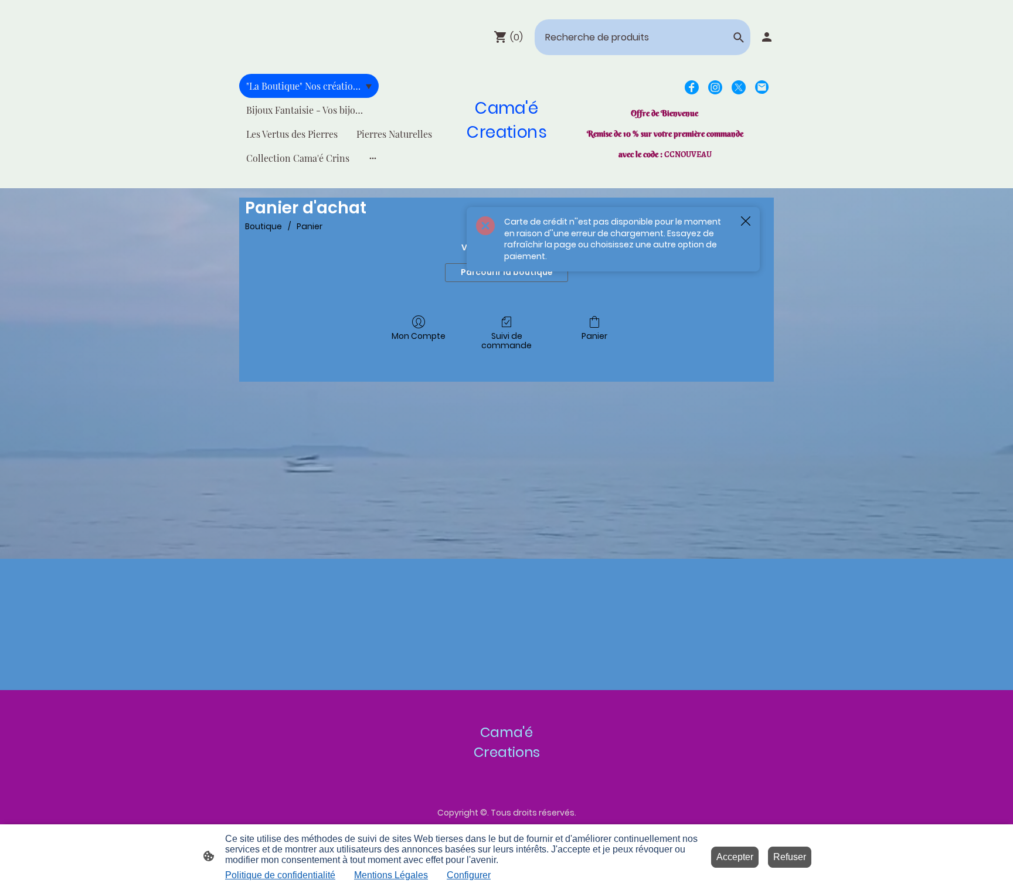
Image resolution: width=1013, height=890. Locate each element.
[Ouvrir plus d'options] (373, 158)
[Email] (762, 87)
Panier (309, 226)
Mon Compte (419, 335)
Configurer (469, 875)
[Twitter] (739, 87)
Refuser (789, 857)
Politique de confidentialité (280, 875)
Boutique (263, 226)
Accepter (734, 857)
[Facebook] (692, 87)
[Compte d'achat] (767, 37)
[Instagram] (715, 87)
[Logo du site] (507, 156)
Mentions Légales (391, 875)
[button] (739, 37)
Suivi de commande (506, 340)
